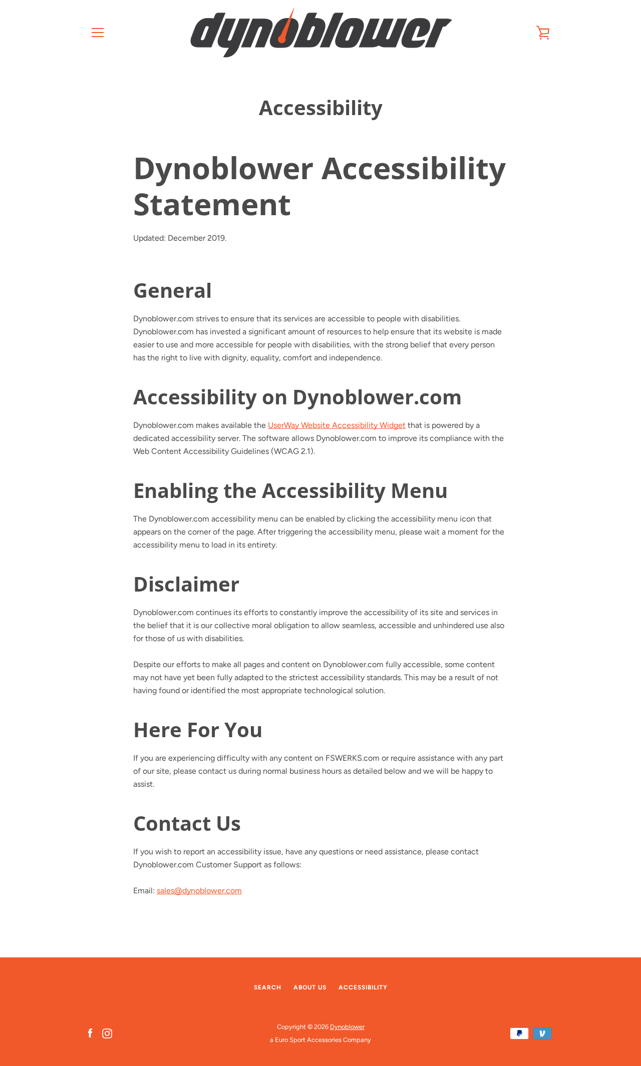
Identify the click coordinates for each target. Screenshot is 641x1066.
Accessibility (363, 987)
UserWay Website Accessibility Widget (337, 425)
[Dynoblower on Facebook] (90, 1032)
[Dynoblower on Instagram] (107, 1032)
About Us (310, 987)
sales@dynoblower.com (199, 890)
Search (267, 987)
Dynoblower (347, 1026)
